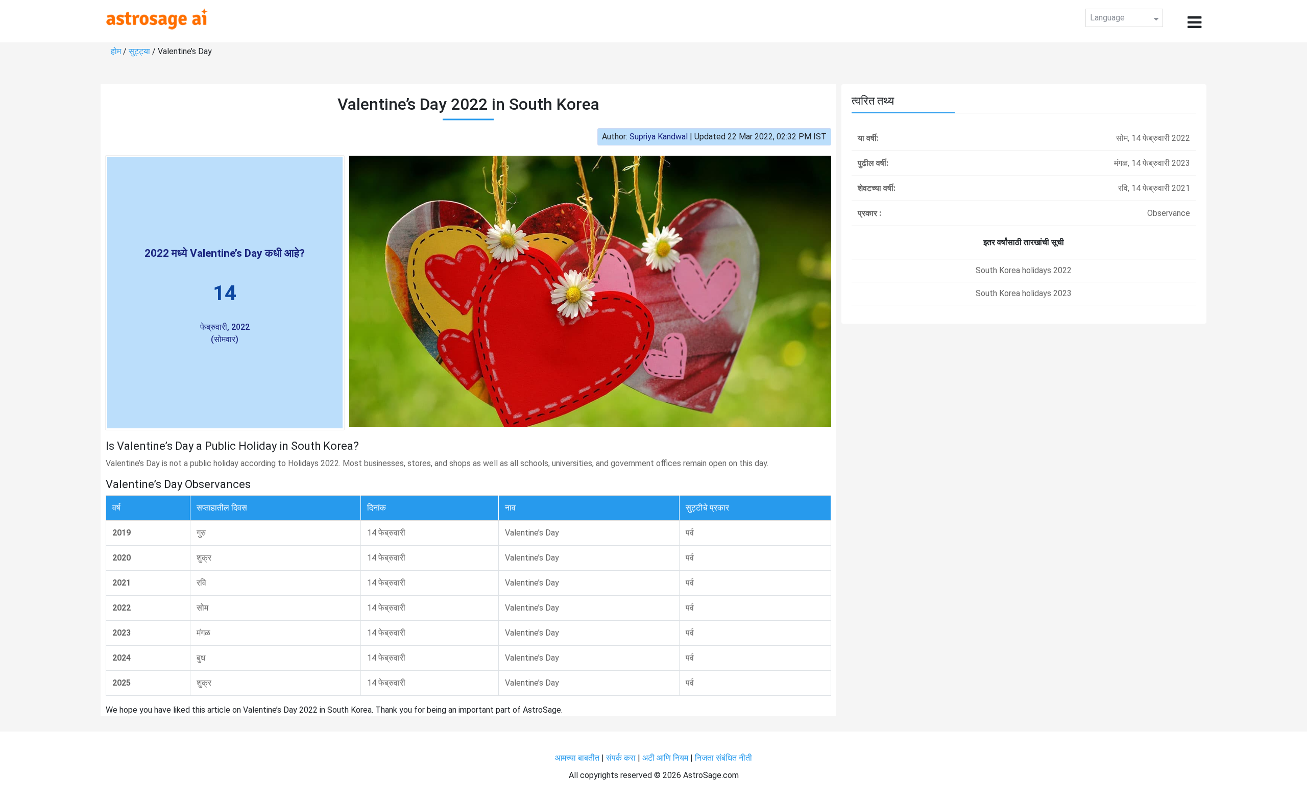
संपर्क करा (622, 758)
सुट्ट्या (140, 51)
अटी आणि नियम (665, 758)
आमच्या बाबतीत (578, 758)
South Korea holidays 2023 (1024, 293)
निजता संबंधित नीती (723, 758)
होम (117, 51)
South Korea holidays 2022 (1024, 270)
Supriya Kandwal (659, 136)
